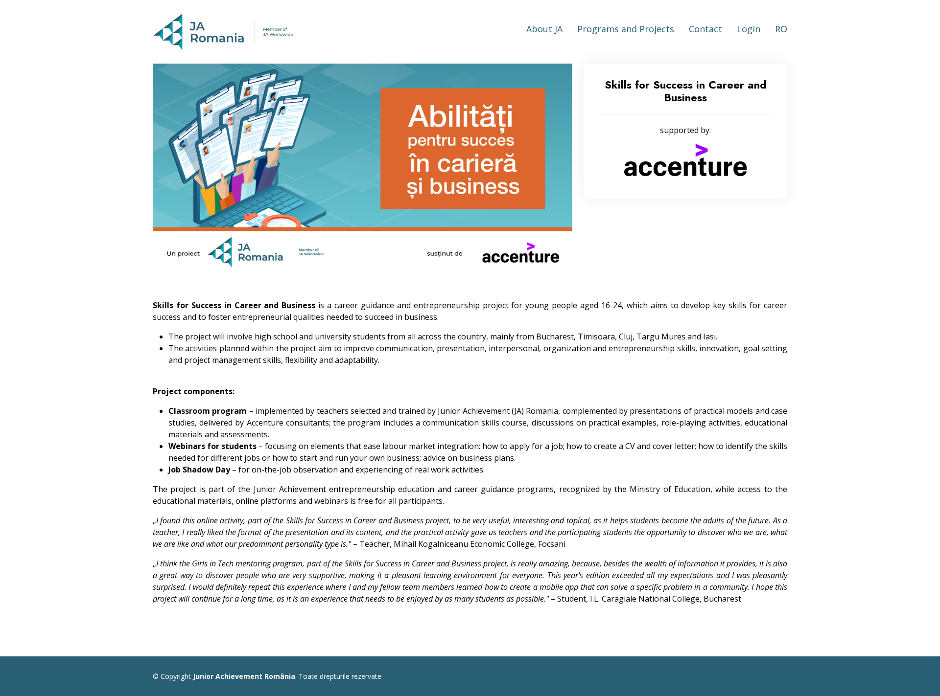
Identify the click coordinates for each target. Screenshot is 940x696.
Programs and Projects (625, 29)
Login (748, 29)
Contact (705, 29)
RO (781, 29)
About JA (544, 29)
